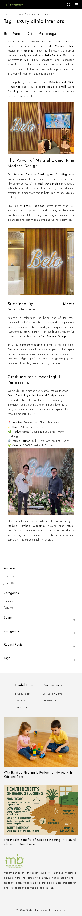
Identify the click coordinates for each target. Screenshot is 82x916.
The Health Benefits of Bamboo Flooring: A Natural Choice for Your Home (40, 842)
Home (7, 14)
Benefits (8, 601)
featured (8, 608)
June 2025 (10, 583)
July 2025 (9, 576)
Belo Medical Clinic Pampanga (30, 34)
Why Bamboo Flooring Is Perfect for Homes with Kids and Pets (38, 774)
